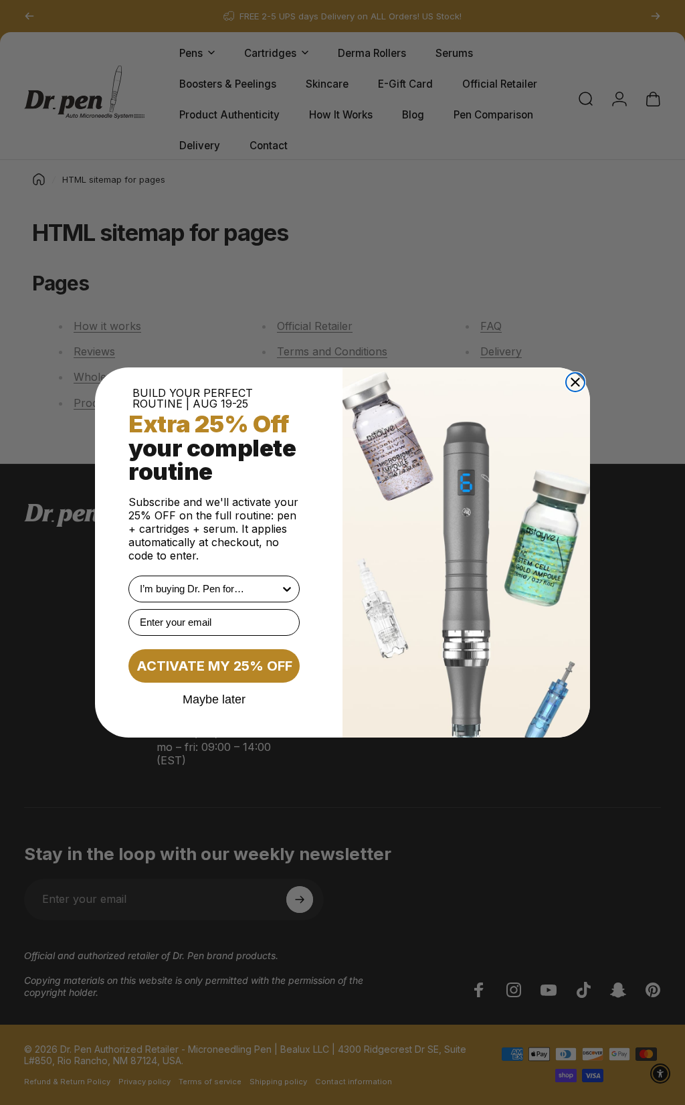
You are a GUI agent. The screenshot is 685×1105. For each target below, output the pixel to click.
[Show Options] (287, 589)
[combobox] (210, 589)
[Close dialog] (575, 382)
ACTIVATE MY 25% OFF (214, 666)
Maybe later (214, 698)
